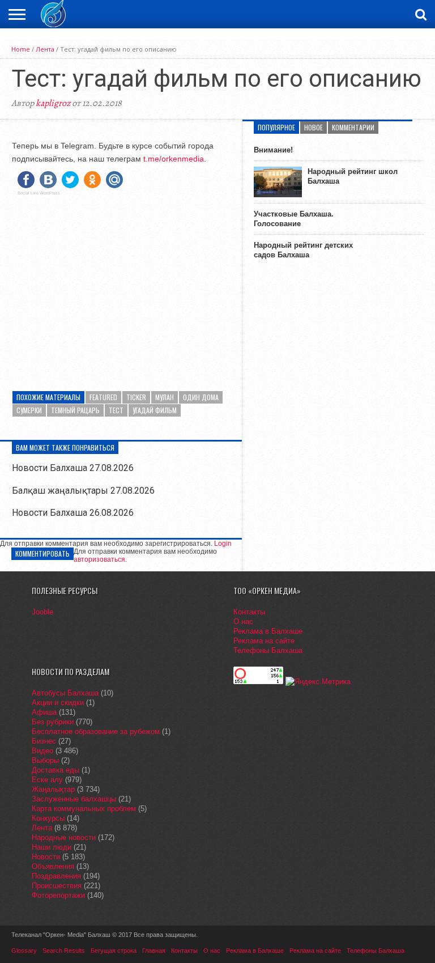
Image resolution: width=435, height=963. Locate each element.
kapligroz (53, 103)
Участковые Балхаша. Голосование (294, 219)
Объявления (53, 866)
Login (223, 544)
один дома (201, 397)
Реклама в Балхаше (267, 631)
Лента (45, 49)
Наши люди (51, 847)
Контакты (249, 612)
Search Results (63, 950)
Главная (153, 950)
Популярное (276, 127)
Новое (313, 127)
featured (103, 397)
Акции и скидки (58, 702)
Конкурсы (48, 818)
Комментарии (353, 127)
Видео (42, 750)
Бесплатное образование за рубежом (96, 731)
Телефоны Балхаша (267, 650)
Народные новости (64, 837)
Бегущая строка (114, 950)
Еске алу (47, 779)
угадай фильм (155, 410)
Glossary (24, 950)
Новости (46, 856)
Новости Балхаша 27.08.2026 (73, 468)
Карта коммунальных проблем (84, 808)
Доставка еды (55, 770)
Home (20, 49)
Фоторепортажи (58, 895)
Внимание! (273, 150)
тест (116, 410)
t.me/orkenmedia (173, 158)
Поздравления (56, 876)
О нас (243, 621)
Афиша (44, 712)
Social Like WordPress (39, 193)
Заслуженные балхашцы (74, 799)
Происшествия (57, 885)
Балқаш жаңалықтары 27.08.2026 (83, 490)
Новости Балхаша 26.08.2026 (73, 512)
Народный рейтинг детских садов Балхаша (303, 250)
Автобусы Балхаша (65, 693)
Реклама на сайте (264, 641)
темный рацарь (75, 410)
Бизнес (44, 741)
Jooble (42, 612)
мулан (164, 397)
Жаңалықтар (53, 789)
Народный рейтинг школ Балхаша (353, 176)
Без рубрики (53, 722)
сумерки (29, 410)
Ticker (136, 397)
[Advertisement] (121, 283)
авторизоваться (99, 559)
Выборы (45, 760)
